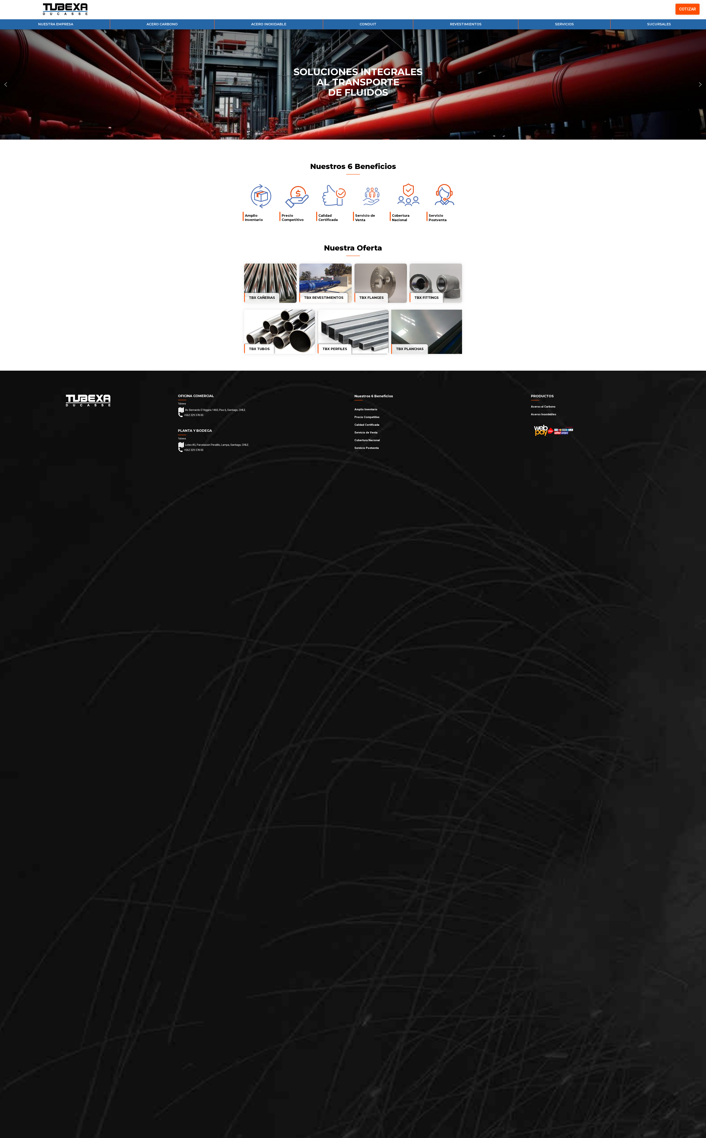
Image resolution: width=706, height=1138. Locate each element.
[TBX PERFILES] (353, 332)
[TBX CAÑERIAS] (270, 283)
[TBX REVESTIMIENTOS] (325, 283)
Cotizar (687, 9)
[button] (6, 84)
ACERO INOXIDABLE (268, 24)
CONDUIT (368, 24)
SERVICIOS (564, 24)
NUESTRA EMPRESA (55, 24)
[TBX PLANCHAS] (426, 332)
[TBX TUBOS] (279, 332)
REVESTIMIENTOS (466, 24)
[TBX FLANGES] (380, 283)
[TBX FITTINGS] (436, 283)
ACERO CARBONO (162, 24)
